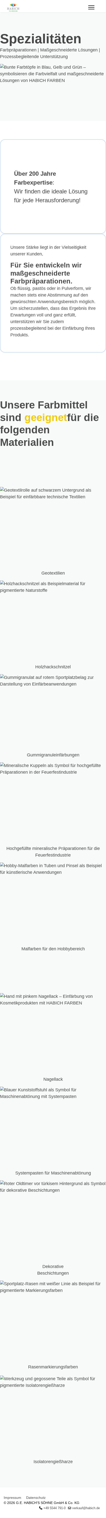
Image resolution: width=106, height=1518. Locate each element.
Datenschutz (36, 1498)
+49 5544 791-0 (54, 1508)
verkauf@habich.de (86, 1508)
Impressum (12, 1498)
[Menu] (91, 7)
